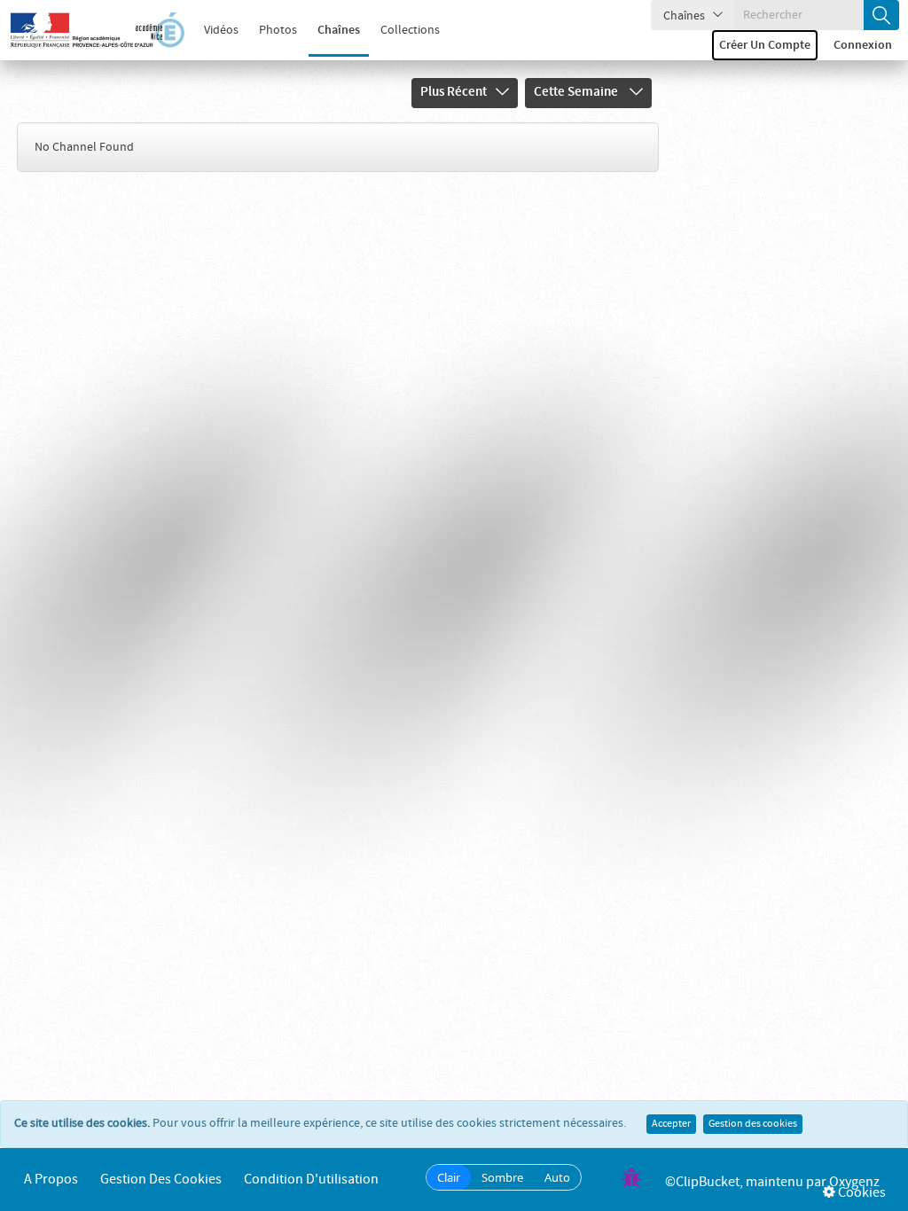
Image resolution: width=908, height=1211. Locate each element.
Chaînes (338, 30)
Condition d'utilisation (311, 1179)
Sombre (502, 1177)
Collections (410, 30)
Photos (278, 30)
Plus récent (453, 92)
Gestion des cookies (752, 1124)
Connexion (863, 45)
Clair (448, 1177)
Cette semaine (577, 92)
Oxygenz (854, 1182)
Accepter (671, 1124)
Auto (557, 1177)
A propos (51, 1179)
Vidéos (221, 30)
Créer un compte (764, 45)
